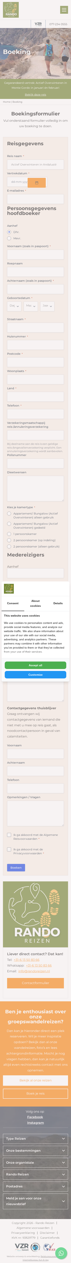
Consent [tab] (13, 603)
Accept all (35, 665)
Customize (35, 674)
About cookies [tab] (35, 603)
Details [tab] (58, 603)
